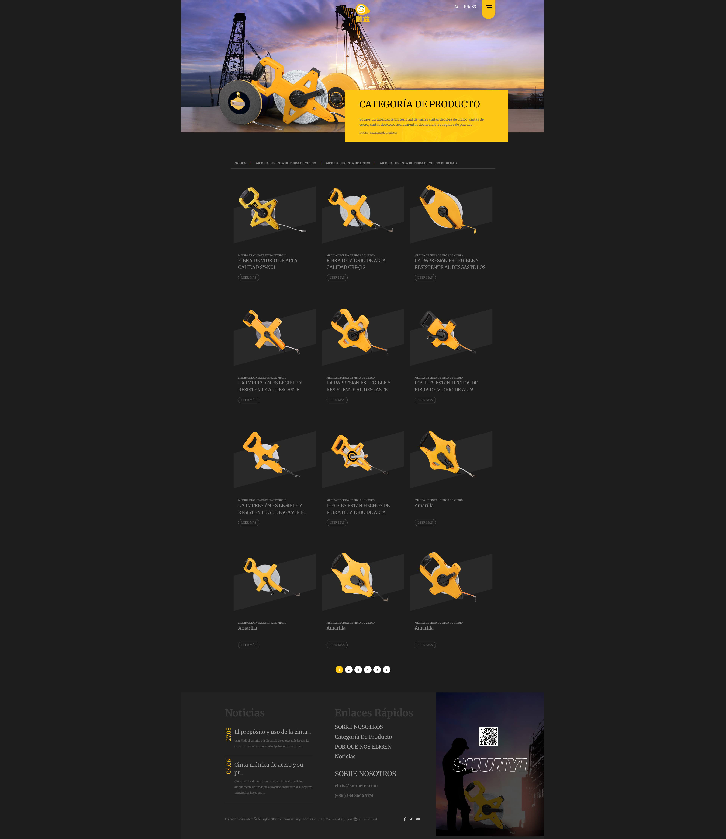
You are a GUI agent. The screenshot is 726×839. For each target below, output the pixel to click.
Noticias (345, 756)
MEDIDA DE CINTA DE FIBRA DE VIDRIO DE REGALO (419, 163)
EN (466, 6)
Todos (240, 163)
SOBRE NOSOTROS (359, 727)
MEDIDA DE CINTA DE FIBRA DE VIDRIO (286, 163)
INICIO (363, 132)
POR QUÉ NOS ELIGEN (363, 746)
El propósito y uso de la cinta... (272, 731)
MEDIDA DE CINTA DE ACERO (348, 163)
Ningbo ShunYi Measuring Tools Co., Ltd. (292, 819)
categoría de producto (363, 736)
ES (473, 6)
